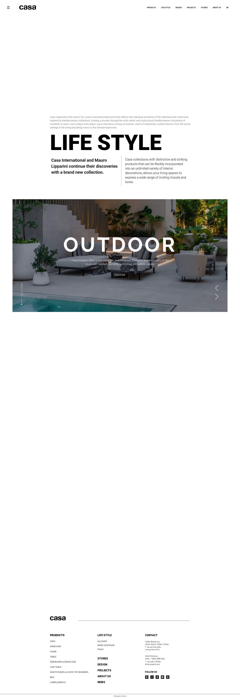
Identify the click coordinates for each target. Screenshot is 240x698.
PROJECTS (191, 8)
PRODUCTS (151, 8)
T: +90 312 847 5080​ (153, 647)
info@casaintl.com (152, 664)
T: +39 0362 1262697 (153, 662)
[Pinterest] (168, 677)
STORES (204, 8)
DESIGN (179, 8)
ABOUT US (217, 8)
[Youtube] (162, 677)
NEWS (101, 682)
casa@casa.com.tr (152, 650)
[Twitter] (157, 677)
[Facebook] (146, 677)
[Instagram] (152, 677)
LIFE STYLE (165, 8)
